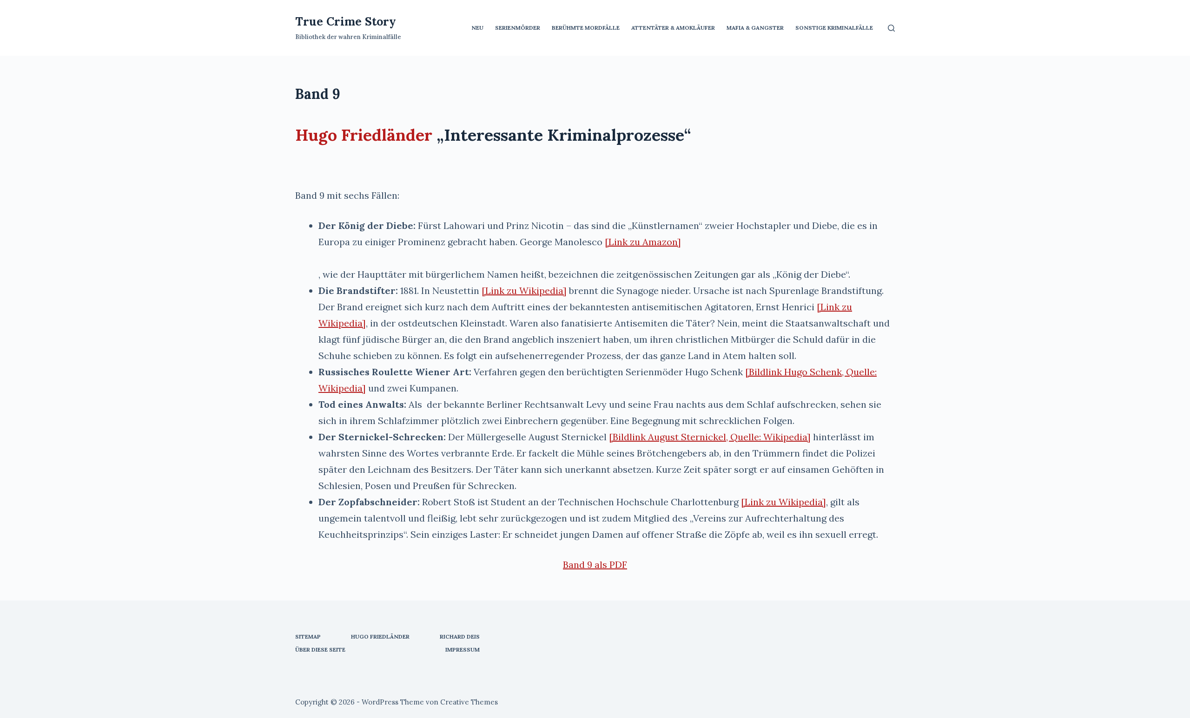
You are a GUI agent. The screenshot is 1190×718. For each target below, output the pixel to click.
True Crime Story (345, 21)
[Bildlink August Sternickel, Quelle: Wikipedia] (710, 437)
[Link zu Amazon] (643, 242)
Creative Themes (469, 702)
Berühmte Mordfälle (586, 27)
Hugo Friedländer (363, 134)
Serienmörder (517, 27)
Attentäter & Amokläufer (673, 27)
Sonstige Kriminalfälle (834, 27)
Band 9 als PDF (595, 564)
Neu (477, 27)
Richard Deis (460, 636)
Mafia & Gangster (755, 27)
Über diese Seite (320, 649)
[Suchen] (891, 28)
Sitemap (308, 636)
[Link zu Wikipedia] (524, 290)
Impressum (462, 649)
